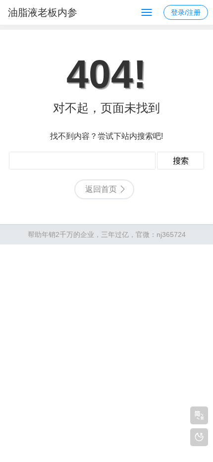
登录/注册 (186, 12)
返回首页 (101, 189)
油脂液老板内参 (42, 12)
